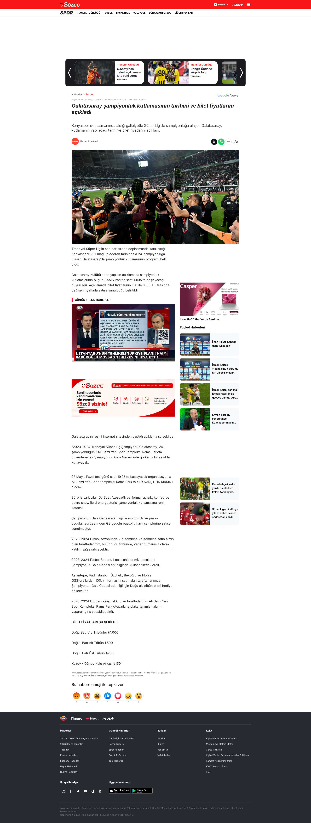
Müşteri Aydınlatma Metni (219, 744)
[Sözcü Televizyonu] (63, 718)
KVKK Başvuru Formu (217, 766)
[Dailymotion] (92, 791)
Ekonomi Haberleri (69, 760)
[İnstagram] (63, 791)
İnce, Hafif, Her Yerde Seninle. (200, 319)
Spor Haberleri (116, 749)
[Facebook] (71, 791)
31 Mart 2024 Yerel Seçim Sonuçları (79, 738)
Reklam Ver (163, 749)
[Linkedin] (100, 791)
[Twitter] (78, 791)
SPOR (66, 13)
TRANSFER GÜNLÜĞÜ (88, 12)
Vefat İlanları (163, 755)
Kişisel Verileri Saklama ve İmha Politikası (227, 755)
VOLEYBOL (139, 12)
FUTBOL (108, 12)
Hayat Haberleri (68, 766)
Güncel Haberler (119, 730)
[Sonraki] (241, 73)
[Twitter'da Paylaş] (214, 142)
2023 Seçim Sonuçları (71, 744)
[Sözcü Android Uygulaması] (141, 790)
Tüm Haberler (116, 760)
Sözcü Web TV (116, 744)
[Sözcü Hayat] (92, 718)
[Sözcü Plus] (108, 718)
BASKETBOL (123, 12)
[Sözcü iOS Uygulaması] (119, 790)
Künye (160, 744)
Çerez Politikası (214, 749)
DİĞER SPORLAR (184, 12)
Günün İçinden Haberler (121, 738)
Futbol (89, 94)
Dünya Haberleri (68, 771)
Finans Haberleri (68, 755)
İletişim (161, 738)
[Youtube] (85, 791)
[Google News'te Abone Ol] (227, 95)
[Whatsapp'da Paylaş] (221, 142)
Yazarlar (64, 749)
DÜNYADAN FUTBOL (160, 12)
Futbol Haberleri (192, 327)
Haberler (77, 94)
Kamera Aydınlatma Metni (219, 760)
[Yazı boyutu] (236, 142)
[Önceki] (69, 73)
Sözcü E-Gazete (117, 755)
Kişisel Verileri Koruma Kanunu (221, 738)
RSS (208, 771)
